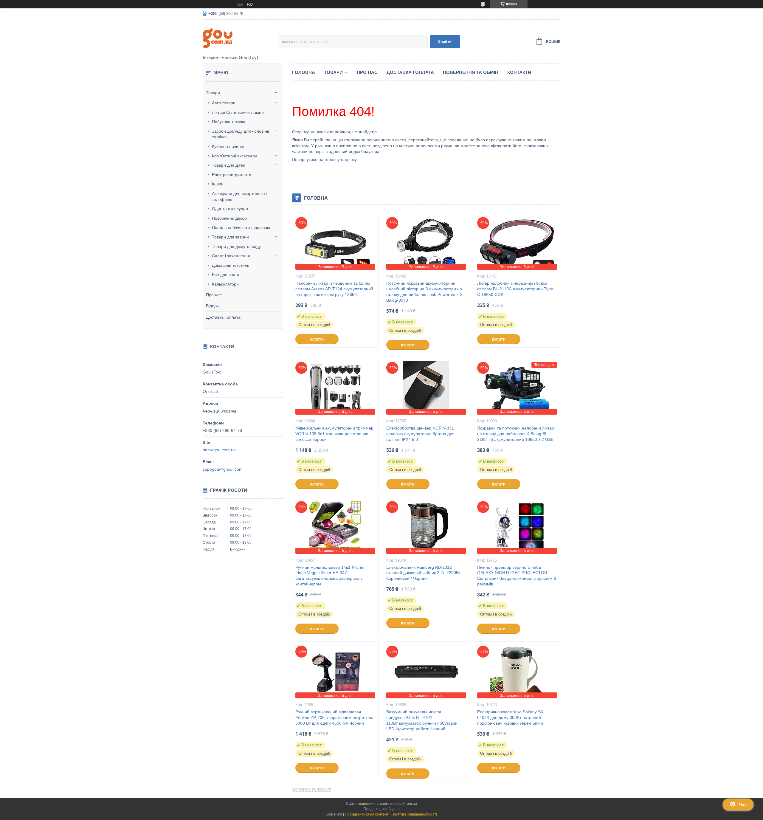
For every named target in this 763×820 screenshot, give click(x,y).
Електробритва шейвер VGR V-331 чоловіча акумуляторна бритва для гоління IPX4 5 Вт (420, 434)
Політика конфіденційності (414, 814)
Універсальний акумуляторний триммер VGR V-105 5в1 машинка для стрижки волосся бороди (334, 434)
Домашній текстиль (230, 265)
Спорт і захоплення (231, 255)
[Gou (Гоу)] (241, 37)
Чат (742, 804)
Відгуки (213, 305)
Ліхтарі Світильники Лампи (238, 112)
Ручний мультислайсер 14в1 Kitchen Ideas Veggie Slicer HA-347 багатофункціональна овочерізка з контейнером (330, 576)
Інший (218, 184)
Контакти (519, 72)
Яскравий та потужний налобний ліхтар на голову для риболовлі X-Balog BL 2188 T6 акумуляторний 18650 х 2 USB (515, 434)
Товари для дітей (228, 165)
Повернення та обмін (470, 72)
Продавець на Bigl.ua (382, 809)
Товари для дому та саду (236, 246)
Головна (303, 72)
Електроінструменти (231, 174)
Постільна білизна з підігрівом (241, 227)
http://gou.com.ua (219, 449)
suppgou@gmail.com (223, 469)
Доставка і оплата (223, 317)
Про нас (214, 294)
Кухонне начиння (229, 146)
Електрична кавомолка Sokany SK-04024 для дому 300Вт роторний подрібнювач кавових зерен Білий (511, 717)
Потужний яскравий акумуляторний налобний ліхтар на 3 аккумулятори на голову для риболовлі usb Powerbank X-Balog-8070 (425, 292)
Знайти (445, 41)
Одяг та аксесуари (230, 208)
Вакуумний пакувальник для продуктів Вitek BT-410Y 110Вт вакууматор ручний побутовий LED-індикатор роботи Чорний (422, 720)
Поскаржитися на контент (367, 814)
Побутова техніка (228, 121)
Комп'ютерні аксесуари (234, 156)
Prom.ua (410, 804)
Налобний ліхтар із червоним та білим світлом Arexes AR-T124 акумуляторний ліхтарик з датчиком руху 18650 (334, 289)
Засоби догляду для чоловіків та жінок (240, 134)
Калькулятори (225, 284)
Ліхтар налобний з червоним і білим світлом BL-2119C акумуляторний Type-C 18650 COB (516, 289)
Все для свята (225, 274)
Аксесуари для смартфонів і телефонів (239, 196)
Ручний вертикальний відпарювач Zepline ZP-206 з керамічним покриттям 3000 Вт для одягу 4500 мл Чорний (334, 717)
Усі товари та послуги (311, 789)
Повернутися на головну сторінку (324, 159)
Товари (213, 92)
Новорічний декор (229, 218)
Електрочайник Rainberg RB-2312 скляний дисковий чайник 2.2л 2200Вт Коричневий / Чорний (423, 573)
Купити (317, 339)
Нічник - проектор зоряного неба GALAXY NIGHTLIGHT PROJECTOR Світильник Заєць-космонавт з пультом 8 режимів (516, 576)
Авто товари (223, 102)
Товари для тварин (230, 237)
